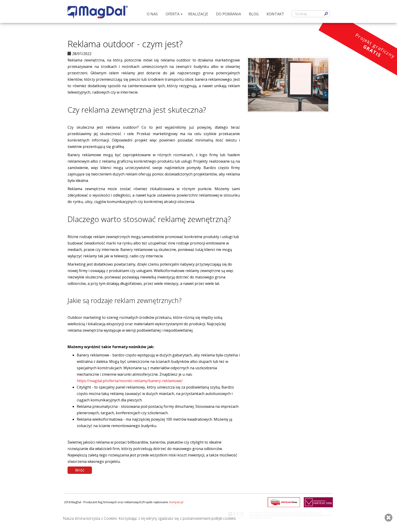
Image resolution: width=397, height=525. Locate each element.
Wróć (79, 470)
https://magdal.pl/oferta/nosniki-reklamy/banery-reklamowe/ (130, 380)
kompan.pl (176, 502)
